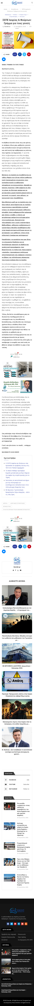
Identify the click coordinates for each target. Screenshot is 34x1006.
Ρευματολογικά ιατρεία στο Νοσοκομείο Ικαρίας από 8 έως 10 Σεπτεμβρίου (23, 847)
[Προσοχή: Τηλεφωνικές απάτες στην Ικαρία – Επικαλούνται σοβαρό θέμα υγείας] (17, 681)
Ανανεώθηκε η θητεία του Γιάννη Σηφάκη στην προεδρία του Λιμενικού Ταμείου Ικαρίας (23, 880)
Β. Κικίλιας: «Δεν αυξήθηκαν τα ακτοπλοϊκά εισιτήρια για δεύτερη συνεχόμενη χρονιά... (17, 752)
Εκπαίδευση (14, 9)
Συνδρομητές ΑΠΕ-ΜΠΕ (25, 939)
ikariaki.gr (7, 26)
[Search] (32, 3)
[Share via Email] (4, 59)
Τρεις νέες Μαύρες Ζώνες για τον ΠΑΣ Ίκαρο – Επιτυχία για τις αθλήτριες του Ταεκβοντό (23, 863)
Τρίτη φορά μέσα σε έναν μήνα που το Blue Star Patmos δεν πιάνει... (21, 961)
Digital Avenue (26, 1002)
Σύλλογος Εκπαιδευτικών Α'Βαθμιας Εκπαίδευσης (16, 509)
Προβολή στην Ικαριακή (8, 934)
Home (5, 9)
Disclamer (4, 939)
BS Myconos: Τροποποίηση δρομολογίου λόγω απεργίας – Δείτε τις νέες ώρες (18, 492)
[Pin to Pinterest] (29, 54)
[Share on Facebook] (20, 54)
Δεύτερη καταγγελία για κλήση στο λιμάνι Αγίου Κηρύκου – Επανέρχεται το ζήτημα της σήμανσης (22, 829)
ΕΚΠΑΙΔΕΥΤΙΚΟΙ (7, 506)
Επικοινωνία (22, 934)
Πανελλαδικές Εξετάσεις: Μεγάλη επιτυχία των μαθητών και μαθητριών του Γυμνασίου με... (17, 638)
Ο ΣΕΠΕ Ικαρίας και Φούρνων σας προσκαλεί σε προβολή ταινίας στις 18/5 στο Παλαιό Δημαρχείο (17, 465)
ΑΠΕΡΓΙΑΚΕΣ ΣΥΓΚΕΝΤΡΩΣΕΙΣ (17, 503)
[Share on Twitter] (24, 54)
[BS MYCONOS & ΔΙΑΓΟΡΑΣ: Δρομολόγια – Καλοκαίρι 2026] (17, 653)
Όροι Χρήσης (22, 937)
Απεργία (5, 503)
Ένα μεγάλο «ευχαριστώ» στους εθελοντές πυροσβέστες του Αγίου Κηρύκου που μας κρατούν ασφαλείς (23, 809)
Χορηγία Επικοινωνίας (8, 937)
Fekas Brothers (16, 1002)
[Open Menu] (2, 3)
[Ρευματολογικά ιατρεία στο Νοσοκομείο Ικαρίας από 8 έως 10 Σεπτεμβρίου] (9, 846)
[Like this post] (15, 54)
